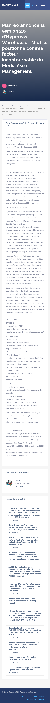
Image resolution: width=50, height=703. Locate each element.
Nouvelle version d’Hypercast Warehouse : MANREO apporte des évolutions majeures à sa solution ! (23, 527)
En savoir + (19, 487)
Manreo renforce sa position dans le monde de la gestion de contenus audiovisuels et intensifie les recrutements (23, 646)
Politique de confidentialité (34, 699)
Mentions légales (38, 696)
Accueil (5, 106)
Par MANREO (13, 92)
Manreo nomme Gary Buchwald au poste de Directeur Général (22, 658)
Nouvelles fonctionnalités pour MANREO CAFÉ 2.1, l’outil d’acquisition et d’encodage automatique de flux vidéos (24, 631)
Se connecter (40, 5)
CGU (27, 696)
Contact (21, 696)
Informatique (17, 106)
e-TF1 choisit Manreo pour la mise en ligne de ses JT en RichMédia (24, 669)
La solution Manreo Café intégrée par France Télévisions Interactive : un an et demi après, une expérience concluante (24, 587)
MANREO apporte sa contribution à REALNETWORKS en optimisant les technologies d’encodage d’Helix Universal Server (23, 541)
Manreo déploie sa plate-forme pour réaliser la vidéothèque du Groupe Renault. (23, 601)
